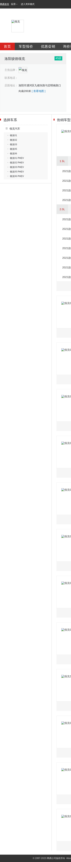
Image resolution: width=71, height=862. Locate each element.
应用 (13, 4)
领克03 (13, 144)
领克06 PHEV (17, 176)
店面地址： (11, 85)
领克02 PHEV (17, 162)
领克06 (13, 153)
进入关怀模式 (27, 4)
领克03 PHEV (17, 167)
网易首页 (4, 4)
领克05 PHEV (17, 171)
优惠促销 (48, 46)
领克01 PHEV (17, 158)
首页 (7, 46)
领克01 (13, 135)
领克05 (13, 149)
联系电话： (11, 77)
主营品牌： (11, 69)
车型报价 (26, 46)
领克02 (13, 140)
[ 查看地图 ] (38, 91)
